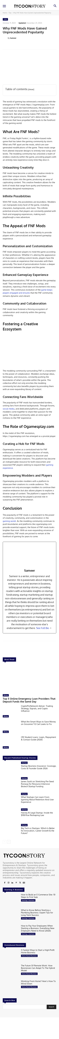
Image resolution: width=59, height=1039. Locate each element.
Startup (24, 763)
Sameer (13, 38)
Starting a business (28, 900)
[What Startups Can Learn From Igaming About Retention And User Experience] (11, 799)
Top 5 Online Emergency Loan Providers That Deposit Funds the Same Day (29, 700)
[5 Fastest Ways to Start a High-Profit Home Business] (11, 955)
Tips (10, 13)
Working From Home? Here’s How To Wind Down (38, 982)
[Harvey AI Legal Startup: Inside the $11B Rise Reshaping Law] (11, 815)
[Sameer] (5, 38)
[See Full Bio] (50, 628)
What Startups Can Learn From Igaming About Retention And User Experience (37, 799)
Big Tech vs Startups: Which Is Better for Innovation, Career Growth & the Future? (38, 830)
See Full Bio (42, 628)
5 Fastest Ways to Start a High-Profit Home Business (37, 951)
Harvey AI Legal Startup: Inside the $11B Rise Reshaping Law (37, 813)
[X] (20, 883)
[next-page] (9, 842)
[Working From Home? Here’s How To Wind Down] (11, 987)
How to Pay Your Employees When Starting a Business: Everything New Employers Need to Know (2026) (37, 928)
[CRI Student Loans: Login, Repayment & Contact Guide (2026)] (11, 743)
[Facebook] (5, 883)
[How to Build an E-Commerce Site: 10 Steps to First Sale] (11, 900)
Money (6, 695)
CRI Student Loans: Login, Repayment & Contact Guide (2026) (38, 738)
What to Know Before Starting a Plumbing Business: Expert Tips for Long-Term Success (37, 912)
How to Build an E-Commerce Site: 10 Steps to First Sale (38, 895)
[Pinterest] (16, 883)
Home (5, 13)
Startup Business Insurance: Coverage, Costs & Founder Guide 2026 (38, 767)
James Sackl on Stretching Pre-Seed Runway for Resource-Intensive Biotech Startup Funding (37, 784)
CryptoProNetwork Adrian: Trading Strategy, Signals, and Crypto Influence (37, 708)
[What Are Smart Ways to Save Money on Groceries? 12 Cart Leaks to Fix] (11, 727)
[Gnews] (24, 883)
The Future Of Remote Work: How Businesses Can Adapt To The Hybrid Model (38, 968)
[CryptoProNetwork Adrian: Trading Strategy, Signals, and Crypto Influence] (11, 711)
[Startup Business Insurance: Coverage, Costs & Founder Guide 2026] (11, 768)
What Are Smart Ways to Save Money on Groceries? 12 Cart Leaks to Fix (38, 722)
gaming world (9, 521)
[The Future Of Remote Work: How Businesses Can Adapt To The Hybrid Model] (11, 971)
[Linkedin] (12, 883)
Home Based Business (29, 956)
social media (8, 408)
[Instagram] (8, 883)
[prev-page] (4, 842)
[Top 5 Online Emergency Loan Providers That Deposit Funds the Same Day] (29, 678)
